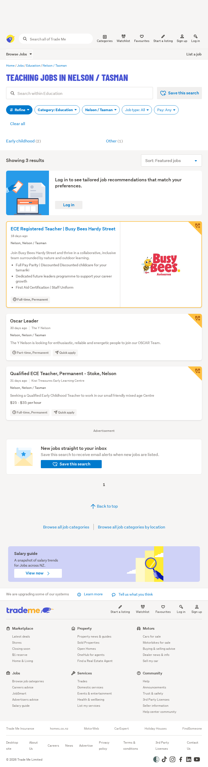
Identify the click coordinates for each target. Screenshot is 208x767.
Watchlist (142, 612)
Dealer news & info (156, 655)
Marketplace (22, 628)
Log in (195, 41)
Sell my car (150, 661)
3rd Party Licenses (156, 699)
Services (84, 673)
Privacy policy (104, 745)
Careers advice (22, 687)
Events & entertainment (94, 693)
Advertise (86, 745)
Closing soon (21, 648)
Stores (17, 642)
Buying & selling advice (159, 648)
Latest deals (21, 636)
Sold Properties (88, 642)
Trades (82, 681)
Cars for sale (152, 636)
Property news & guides (94, 636)
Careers (53, 745)
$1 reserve (19, 655)
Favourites (163, 612)
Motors (148, 628)
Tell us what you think (135, 594)
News (69, 745)
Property (84, 628)
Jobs (16, 673)
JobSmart (19, 693)
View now (35, 573)
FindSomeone (192, 728)
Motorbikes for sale (156, 642)
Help (146, 681)
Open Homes (86, 648)
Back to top (107, 506)
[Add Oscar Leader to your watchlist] (195, 321)
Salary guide (21, 705)
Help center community (159, 712)
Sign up (182, 41)
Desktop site (12, 745)
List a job (193, 54)
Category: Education (56, 109)
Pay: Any (164, 110)
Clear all (17, 123)
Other (114, 140)
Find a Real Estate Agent (95, 661)
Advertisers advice (25, 699)
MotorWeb (91, 728)
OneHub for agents (91, 655)
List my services (88, 705)
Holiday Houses (156, 728)
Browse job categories (28, 681)
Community (152, 673)
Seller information (155, 705)
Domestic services (90, 687)
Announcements (154, 687)
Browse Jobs (17, 54)
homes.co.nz (59, 728)
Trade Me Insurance (20, 728)
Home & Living (22, 661)
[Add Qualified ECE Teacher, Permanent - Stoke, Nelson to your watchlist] (195, 373)
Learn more (93, 594)
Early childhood (23, 140)
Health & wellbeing (90, 699)
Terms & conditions (130, 745)
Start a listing (120, 612)
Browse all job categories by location (131, 526)
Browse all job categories (66, 526)
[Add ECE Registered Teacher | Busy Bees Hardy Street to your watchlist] (195, 228)
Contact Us (192, 745)
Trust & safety (153, 693)
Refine (20, 109)
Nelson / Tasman (99, 109)
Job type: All (135, 110)
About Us (33, 745)
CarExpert (121, 728)
